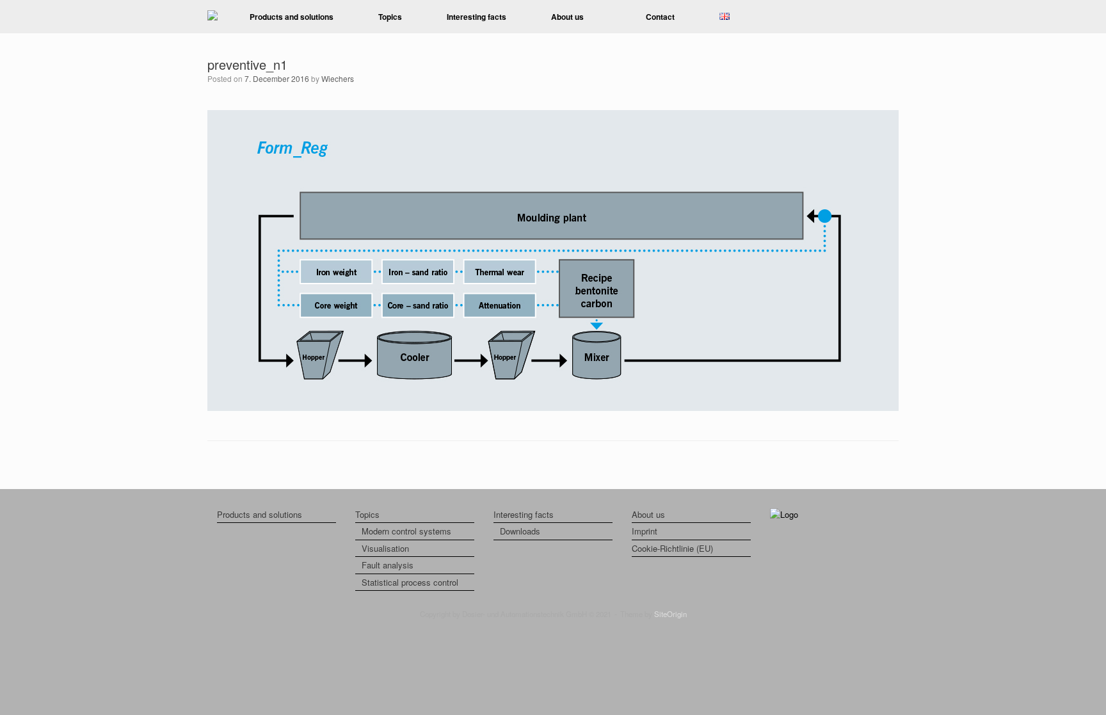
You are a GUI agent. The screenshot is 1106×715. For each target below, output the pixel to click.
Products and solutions (291, 16)
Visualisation (385, 548)
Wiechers (337, 78)
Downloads (520, 531)
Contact (660, 16)
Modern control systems (406, 531)
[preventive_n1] (553, 407)
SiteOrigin (670, 614)
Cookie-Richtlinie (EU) (672, 548)
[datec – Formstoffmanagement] (212, 16)
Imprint (644, 531)
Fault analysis (387, 565)
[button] (880, 16)
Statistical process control (410, 582)
